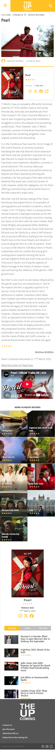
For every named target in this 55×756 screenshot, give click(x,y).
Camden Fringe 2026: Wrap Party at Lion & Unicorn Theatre (34, 693)
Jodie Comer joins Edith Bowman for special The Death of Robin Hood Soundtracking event (35, 667)
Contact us (7, 725)
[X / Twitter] (35, 91)
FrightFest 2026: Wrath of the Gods (35, 651)
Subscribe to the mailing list (15, 737)
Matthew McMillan (15, 60)
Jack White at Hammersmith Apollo (34, 678)
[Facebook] (41, 91)
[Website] (46, 91)
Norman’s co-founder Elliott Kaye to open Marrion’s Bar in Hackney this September (35, 639)
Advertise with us (10, 733)
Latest (27, 628)
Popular (12, 628)
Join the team (8, 729)
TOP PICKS (43, 628)
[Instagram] (30, 91)
